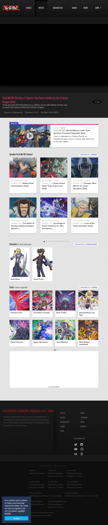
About (82, 413)
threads (82, 454)
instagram (82, 449)
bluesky (76, 454)
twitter (75, 444)
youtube (76, 449)
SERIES (62, 413)
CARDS (62, 426)
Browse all (89, 155)
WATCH (62, 417)
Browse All (89, 287)
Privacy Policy (60, 466)
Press (82, 422)
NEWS (62, 431)
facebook (82, 444)
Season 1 (30, 154)
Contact (83, 426)
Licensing (83, 417)
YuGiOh (11, 8)
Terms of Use (45, 466)
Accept (16, 518)
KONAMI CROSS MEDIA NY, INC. (29, 411)
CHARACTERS (64, 422)
